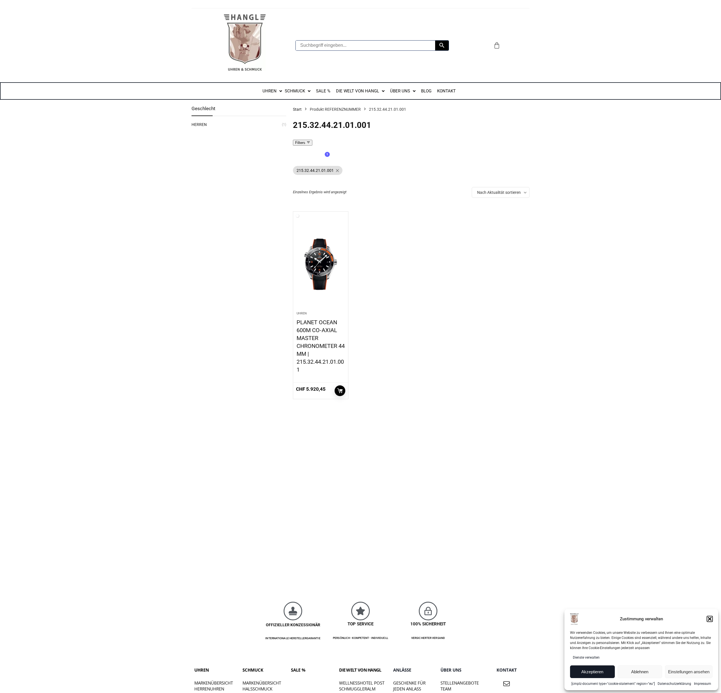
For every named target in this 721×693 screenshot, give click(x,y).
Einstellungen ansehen (688, 671)
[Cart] (496, 45)
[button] (710, 619)
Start (297, 109)
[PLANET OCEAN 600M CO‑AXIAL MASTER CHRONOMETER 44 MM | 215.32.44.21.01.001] (321, 264)
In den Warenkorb (340, 390)
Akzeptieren (592, 671)
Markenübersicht (213, 683)
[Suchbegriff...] (442, 45)
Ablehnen (639, 671)
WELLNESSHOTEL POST (361, 683)
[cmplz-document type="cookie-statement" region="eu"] (613, 684)
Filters (300, 143)
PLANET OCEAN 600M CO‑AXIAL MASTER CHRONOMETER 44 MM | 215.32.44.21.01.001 (321, 346)
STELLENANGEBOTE (459, 683)
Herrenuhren (209, 689)
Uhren (302, 313)
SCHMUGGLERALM (357, 689)
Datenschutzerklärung (674, 684)
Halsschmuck (257, 689)
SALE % (298, 670)
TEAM (445, 689)
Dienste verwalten (586, 657)
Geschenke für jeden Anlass (409, 686)
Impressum (702, 684)
